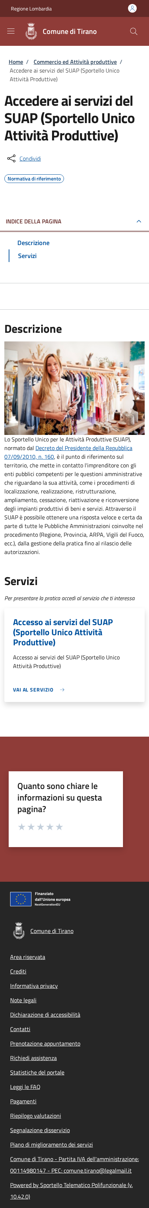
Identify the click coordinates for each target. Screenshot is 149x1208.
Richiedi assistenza (33, 1058)
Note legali (23, 1000)
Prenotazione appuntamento (45, 1043)
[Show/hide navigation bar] (10, 31)
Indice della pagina (33, 221)
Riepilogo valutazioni (35, 1115)
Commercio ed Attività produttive (75, 61)
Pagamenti (23, 1101)
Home (16, 61)
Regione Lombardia (31, 8)
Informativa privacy (34, 985)
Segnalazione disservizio (40, 1130)
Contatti (20, 1029)
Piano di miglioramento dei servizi (51, 1144)
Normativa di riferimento (34, 177)
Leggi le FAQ (25, 1086)
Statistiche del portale (37, 1072)
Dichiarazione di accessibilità (45, 1014)
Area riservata (27, 956)
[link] (40, 689)
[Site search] (133, 31)
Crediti (18, 971)
